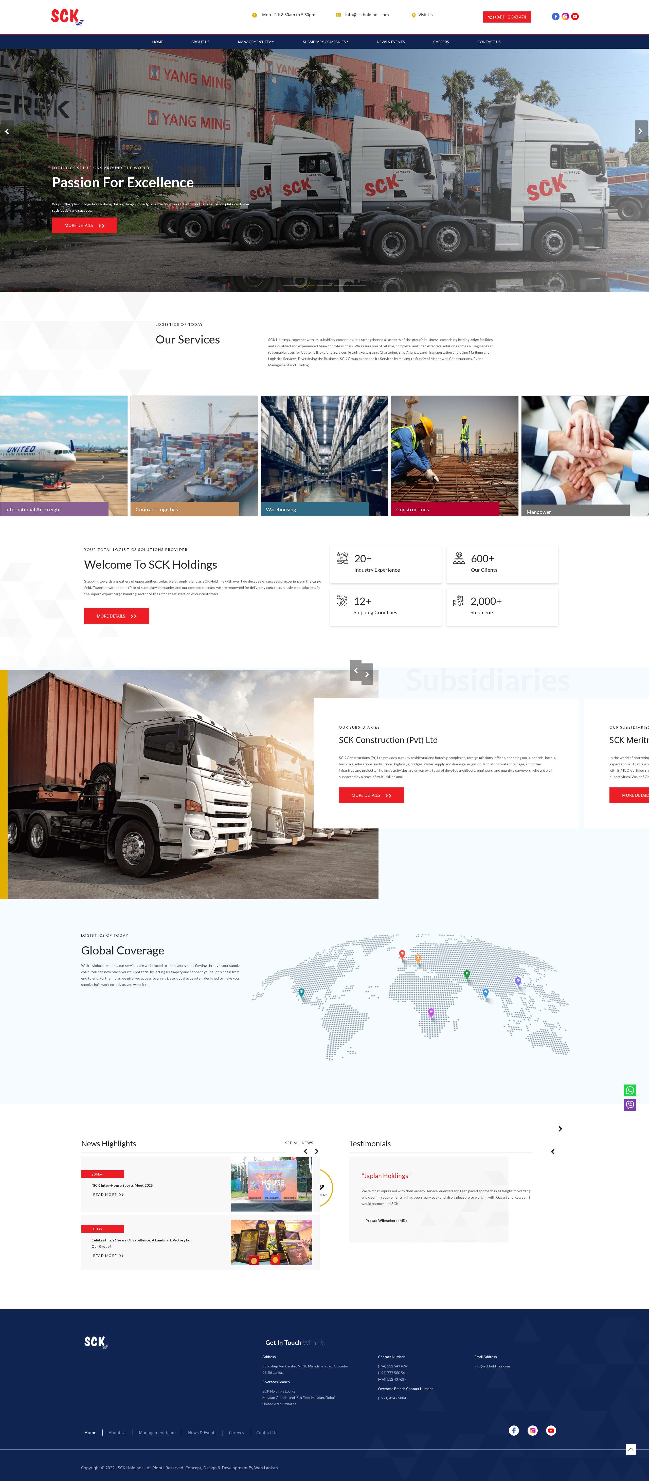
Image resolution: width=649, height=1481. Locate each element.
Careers (441, 42)
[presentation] (7, 131)
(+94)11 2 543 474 (509, 17)
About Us (200, 42)
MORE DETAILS (79, 225)
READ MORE (105, 1197)
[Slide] (291, 285)
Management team (256, 42)
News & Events (391, 42)
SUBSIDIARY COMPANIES (324, 42)
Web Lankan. (266, 1468)
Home (157, 42)
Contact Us (489, 42)
